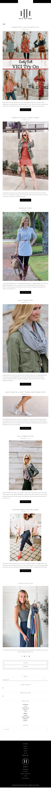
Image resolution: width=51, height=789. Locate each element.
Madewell (25, 718)
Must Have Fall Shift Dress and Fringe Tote (25, 392)
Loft (26, 711)
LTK (25, 776)
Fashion (25, 748)
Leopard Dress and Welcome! (25, 510)
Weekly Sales (25, 755)
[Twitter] (24, 656)
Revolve (25, 720)
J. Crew (25, 706)
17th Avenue (36, 785)
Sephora (25, 713)
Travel (25, 753)
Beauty (25, 746)
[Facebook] (22, 656)
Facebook (25, 771)
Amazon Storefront (25, 773)
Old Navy (25, 709)
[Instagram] (29, 656)
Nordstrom (25, 704)
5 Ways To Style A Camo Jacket (25, 118)
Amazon (25, 715)
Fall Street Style (25, 436)
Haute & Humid (25, 14)
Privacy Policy (25, 778)
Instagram (25, 769)
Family (25, 751)
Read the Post (25, 109)
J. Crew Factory (25, 708)
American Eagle (25, 717)
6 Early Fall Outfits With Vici (25, 27)
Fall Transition (25, 300)
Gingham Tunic (25, 208)
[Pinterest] (27, 656)
